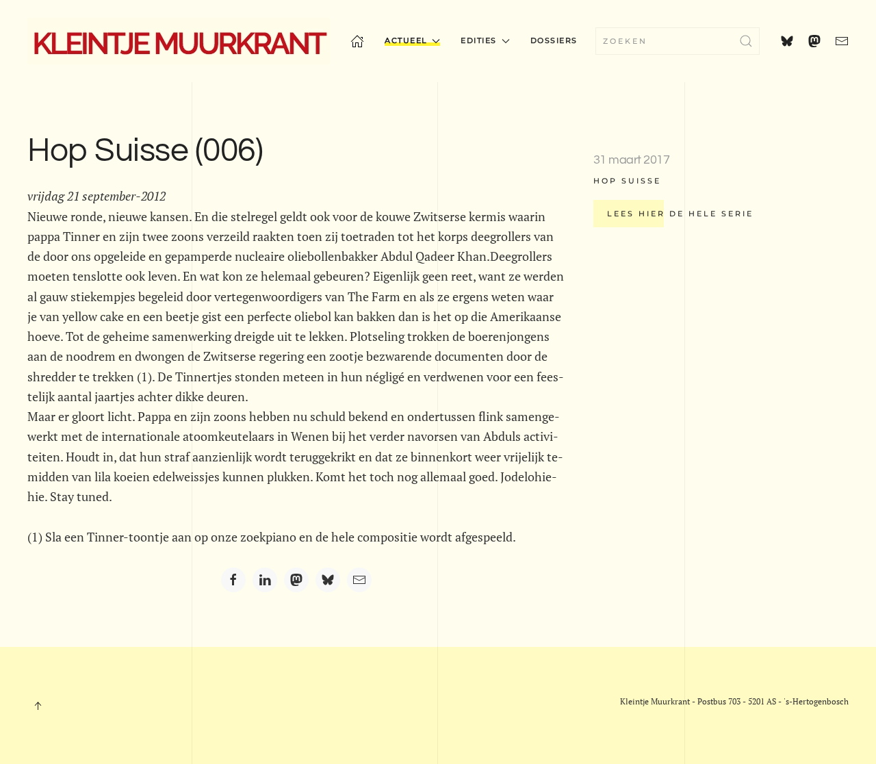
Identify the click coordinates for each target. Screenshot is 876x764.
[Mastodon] (296, 580)
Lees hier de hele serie (680, 213)
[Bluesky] (327, 580)
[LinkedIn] (265, 580)
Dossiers (554, 40)
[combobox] (677, 41)
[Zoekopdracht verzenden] (746, 41)
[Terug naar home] (178, 41)
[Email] (359, 580)
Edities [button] (479, 40)
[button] (37, 706)
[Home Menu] (357, 41)
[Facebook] (233, 580)
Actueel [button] (406, 40)
